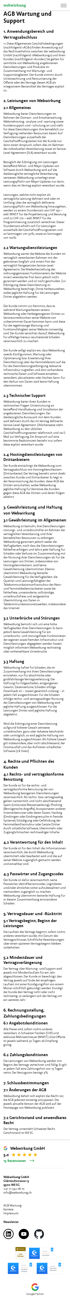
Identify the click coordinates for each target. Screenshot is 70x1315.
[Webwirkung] (14, 5)
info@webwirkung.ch (17, 1192)
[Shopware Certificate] (20, 1253)
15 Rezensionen (14, 1161)
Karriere (8, 1209)
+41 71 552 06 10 (13, 1189)
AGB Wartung (12, 1205)
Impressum (11, 1213)
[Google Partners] (35, 1289)
